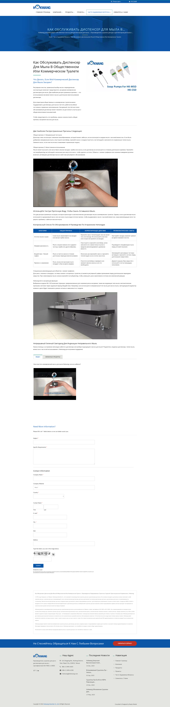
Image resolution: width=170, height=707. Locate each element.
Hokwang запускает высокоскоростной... (93, 662)
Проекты (80, 12)
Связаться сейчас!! (125, 643)
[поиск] (111, 1)
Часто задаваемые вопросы (99, 12)
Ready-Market (133, 704)
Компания (57, 12)
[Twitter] (36, 671)
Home (50, 37)
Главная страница (43, 12)
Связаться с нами (87, 629)
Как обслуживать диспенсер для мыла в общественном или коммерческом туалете (96, 37)
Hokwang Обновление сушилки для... (97, 690)
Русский (134, 1)
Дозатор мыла (62, 629)
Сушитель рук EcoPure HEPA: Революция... (96, 681)
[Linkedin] (38, 671)
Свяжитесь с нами (121, 12)
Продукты (69, 12)
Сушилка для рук (70, 629)
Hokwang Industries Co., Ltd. (51, 704)
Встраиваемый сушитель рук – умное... (96, 671)
